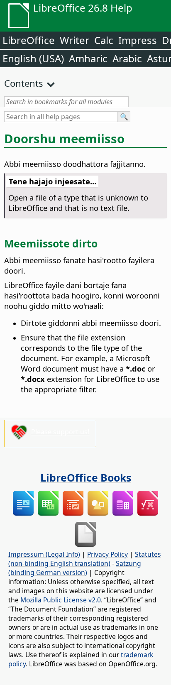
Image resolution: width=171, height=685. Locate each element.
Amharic (88, 58)
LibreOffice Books (85, 477)
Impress (137, 40)
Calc (103, 40)
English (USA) (33, 58)
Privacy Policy (107, 554)
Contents (23, 83)
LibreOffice (28, 40)
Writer (74, 40)
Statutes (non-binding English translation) (84, 559)
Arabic (127, 58)
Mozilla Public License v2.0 (60, 599)
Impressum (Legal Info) (44, 554)
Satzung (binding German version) (74, 568)
